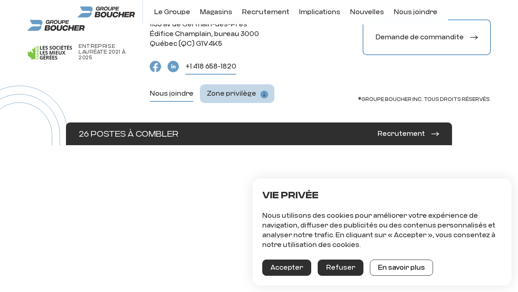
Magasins (216, 12)
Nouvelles (367, 12)
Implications (319, 12)
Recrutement (265, 12)
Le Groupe (172, 12)
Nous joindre (415, 12)
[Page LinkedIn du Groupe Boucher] (173, 66)
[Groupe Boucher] (106, 12)
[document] (382, 232)
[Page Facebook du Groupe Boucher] (155, 66)
